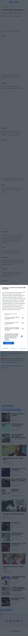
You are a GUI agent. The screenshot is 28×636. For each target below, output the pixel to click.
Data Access (14, 348)
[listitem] (14, 314)
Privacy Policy (22, 348)
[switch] (22, 318)
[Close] (25, 287)
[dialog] (14, 318)
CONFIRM (8, 343)
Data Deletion (5, 348)
